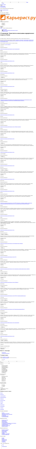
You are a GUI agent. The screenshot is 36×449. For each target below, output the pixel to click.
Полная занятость (4, 366)
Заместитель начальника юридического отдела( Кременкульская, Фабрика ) (11, 243)
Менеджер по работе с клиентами (7, 414)
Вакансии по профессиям (6, 425)
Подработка (4, 372)
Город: (1, 357)
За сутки (3, 384)
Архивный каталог (5, 424)
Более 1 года (4, 378)
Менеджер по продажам (5, 413)
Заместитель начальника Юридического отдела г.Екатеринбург (9, 322)
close (1, 11)
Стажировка (4, 368)
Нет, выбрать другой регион (5, 14)
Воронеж (1, 401)
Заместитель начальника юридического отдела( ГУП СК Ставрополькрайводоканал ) (13, 295)
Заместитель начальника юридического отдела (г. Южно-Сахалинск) (10, 126)
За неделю (3, 385)
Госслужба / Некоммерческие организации (12, 40)
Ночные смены (4, 371)
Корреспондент (4, 440)
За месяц (3, 386)
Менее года (4, 377)
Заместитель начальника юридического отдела (7, 86)
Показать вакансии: (3, 383)
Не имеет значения (5, 365)
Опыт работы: (2, 374)
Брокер (3, 438)
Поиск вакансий (4, 421)
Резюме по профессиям (5, 434)
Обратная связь (4, 446)
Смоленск (1, 407)
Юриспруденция (2, 40)
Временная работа (5, 367)
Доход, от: (1, 362)
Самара (1, 403)
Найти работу (4, 420)
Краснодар (2, 394)
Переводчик (4, 441)
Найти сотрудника (5, 430)
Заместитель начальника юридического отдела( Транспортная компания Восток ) (12, 309)
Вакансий (3, 23)
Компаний (3, 24)
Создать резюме (2, 6)
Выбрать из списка (5, 357)
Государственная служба (4, 41)
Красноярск (2, 409)
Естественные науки (5, 416)
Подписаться (2, 348)
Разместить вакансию (5, 429)
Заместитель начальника (5, 353)
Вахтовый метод (4, 369)
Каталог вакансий (5, 422)
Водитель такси (4, 439)
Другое (20, 40)
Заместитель (4, 352)
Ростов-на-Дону (2, 400)
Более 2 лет (3, 379)
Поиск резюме (4, 431)
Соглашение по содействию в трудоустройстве (9, 423)
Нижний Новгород (3, 397)
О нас (3, 444)
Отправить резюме (3, 55)
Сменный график (4, 370)
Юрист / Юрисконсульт (29, 40)
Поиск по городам (5, 426)
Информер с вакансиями (5, 433)
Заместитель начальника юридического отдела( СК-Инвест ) (9, 282)
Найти (1, 389)
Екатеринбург (2, 406)
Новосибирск (2, 404)
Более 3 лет (3, 380)
